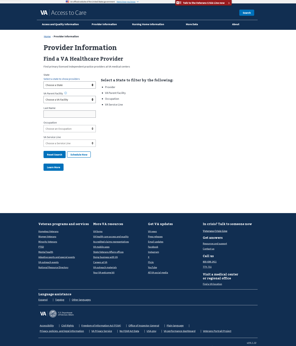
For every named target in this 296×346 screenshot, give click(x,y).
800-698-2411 (210, 261)
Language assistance (54, 294)
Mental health (45, 252)
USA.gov (151, 331)
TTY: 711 (207, 266)
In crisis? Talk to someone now (227, 224)
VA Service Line (52, 137)
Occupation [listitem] (112, 99)
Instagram (153, 252)
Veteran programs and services (63, 224)
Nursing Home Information (148, 24)
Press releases (155, 236)
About (235, 24)
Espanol (43, 299)
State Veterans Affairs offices (108, 252)
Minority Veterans (47, 241)
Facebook (153, 246)
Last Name (50, 108)
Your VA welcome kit (103, 272)
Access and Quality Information (60, 24)
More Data (192, 24)
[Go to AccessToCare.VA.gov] (57, 313)
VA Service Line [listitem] (114, 104)
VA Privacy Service (101, 331)
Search (247, 12)
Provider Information (104, 24)
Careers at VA (100, 262)
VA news (152, 231)
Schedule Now (78, 154)
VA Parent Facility (53, 93)
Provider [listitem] (110, 87)
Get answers (213, 238)
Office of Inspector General (143, 325)
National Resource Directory (53, 267)
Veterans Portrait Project (217, 331)
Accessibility (47, 325)
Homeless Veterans (48, 231)
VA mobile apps (101, 246)
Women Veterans (47, 236)
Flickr (151, 262)
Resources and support (215, 243)
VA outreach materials (105, 267)
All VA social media (158, 272)
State (47, 74)
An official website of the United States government (92, 1)
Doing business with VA (105, 257)
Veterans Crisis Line (215, 231)
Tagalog (59, 299)
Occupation (50, 122)
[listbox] (70, 85)
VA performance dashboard (179, 331)
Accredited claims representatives (111, 241)
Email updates (155, 241)
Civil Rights (67, 325)
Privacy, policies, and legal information (62, 331)
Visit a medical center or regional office (220, 276)
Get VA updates (160, 224)
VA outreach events (48, 262)
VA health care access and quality (111, 236)
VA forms (97, 231)
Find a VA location (212, 284)
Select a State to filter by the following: (137, 80)
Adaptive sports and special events (56, 257)
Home (47, 36)
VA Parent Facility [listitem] (115, 93)
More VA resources (108, 224)
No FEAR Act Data (129, 331)
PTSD (41, 246)
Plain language (175, 325)
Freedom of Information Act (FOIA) (101, 325)
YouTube (152, 267)
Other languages (81, 299)
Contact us (208, 248)
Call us (208, 256)
